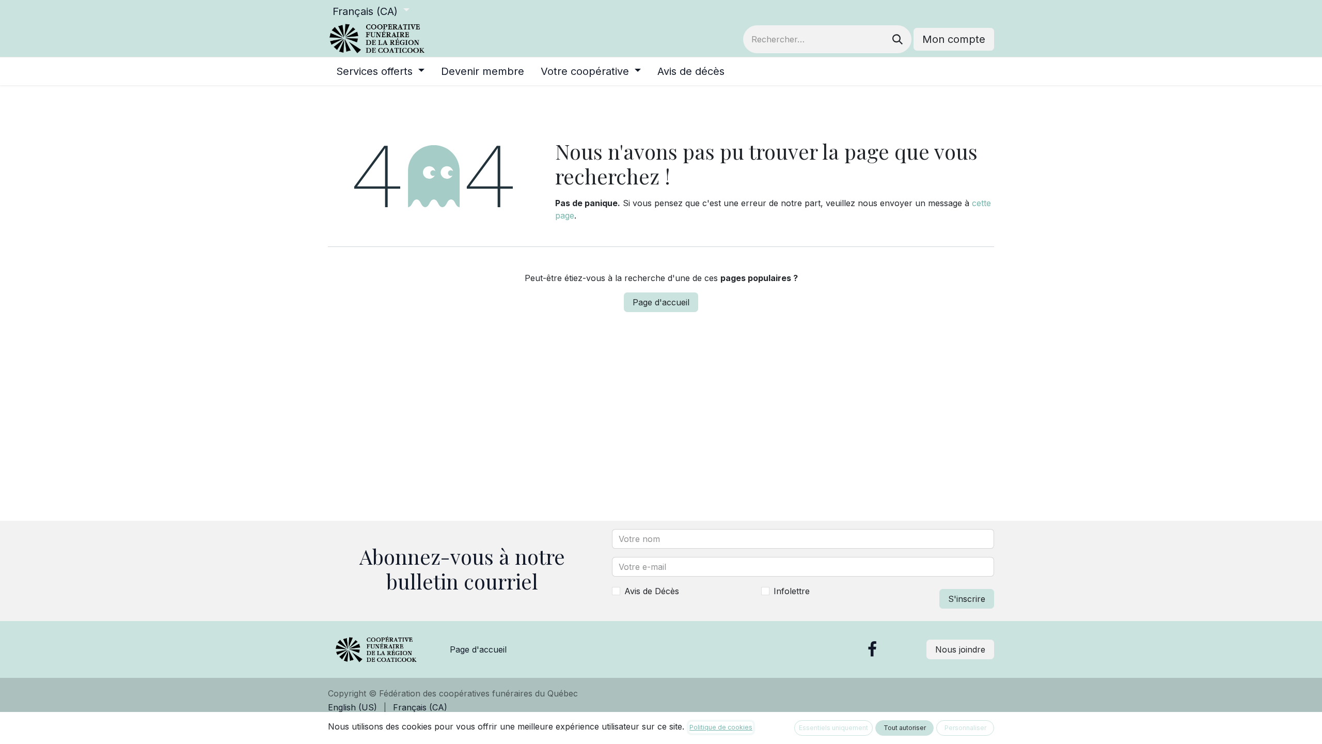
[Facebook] (872, 649)
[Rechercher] (897, 39)
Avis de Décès (651, 591)
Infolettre (792, 591)
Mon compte (953, 39)
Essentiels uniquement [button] (833, 728)
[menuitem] (380, 71)
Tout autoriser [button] (905, 728)
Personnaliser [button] (965, 728)
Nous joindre (960, 649)
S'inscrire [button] (966, 599)
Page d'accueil (661, 302)
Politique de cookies (720, 727)
